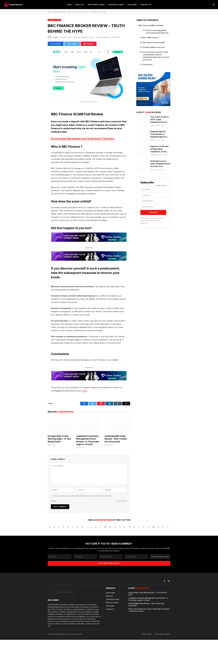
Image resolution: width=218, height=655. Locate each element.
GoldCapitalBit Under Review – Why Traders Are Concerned (116, 439)
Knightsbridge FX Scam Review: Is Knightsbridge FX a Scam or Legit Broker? (160, 134)
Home (69, 4)
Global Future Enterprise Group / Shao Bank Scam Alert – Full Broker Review (148, 610)
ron (56, 37)
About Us (79, 4)
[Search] (213, 4)
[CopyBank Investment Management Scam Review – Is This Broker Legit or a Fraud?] (89, 424)
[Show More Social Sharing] (99, 44)
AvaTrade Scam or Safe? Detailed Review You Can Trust (160, 163)
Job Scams (132, 4)
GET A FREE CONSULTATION (109, 563)
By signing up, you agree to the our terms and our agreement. (151, 221)
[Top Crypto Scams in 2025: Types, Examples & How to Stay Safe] (142, 121)
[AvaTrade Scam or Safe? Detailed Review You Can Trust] (142, 165)
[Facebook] (39, 114)
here (85, 391)
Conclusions (147, 64)
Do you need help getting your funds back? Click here (82, 138)
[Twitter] (39, 120)
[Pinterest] (39, 131)
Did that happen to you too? (154, 47)
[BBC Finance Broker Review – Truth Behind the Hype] (88, 98)
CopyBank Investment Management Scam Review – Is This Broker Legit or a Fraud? (87, 440)
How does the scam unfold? (154, 42)
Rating (53, 501)
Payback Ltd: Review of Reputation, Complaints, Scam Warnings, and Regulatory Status (159, 149)
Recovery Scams (116, 4)
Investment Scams (96, 4)
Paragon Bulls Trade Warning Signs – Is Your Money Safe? (59, 439)
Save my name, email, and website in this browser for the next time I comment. (82, 496)
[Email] (39, 137)
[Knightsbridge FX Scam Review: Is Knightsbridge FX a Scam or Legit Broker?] (142, 136)
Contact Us (146, 4)
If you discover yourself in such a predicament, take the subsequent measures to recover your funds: (156, 56)
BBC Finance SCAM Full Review (151, 25)
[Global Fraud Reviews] (13, 4)
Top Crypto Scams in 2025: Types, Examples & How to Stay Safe (159, 119)
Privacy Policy (154, 221)
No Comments (103, 37)
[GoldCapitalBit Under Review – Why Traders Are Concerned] (117, 424)
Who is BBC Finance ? (151, 38)
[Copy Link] (39, 143)
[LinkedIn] (39, 126)
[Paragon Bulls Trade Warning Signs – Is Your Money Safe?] (60, 424)
